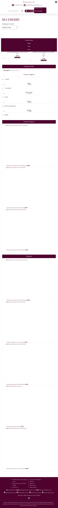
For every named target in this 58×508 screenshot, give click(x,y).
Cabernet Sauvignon (10, 106)
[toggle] (29, 75)
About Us (32, 483)
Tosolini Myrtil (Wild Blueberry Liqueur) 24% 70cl (17, 52)
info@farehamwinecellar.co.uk (34, 5)
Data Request (33, 487)
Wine (7, 79)
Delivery (32, 481)
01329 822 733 (18, 5)
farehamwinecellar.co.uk (45, 490)
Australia (8, 88)
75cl (6, 97)
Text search (6, 70)
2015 (6, 115)
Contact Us (15, 487)
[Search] (22, 11)
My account (33, 485)
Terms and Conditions (35, 479)
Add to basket (17, 57)
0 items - (38, 8)
